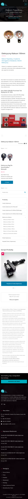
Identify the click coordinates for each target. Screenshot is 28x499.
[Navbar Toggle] (25, 4)
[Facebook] (1, 404)
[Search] (25, 192)
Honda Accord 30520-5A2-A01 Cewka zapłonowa (13, 453)
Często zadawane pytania (9, 485)
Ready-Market (19, 497)
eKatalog (5, 482)
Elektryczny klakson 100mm (9, 228)
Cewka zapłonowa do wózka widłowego (12, 210)
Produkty (5, 477)
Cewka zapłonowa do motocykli (9, 206)
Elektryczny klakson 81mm (8, 224)
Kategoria (11, 16)
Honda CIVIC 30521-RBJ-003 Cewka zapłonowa (12, 441)
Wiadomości (6, 480)
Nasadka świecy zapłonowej (8, 241)
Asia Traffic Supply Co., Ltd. (15, 494)
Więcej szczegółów (14, 299)
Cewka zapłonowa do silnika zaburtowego (12, 213)
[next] (26, 136)
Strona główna (6, 472)
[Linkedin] (4, 404)
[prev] (2, 136)
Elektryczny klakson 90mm (8, 226)
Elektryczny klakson (18, 16)
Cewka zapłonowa (6, 203)
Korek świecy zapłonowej (13, 360)
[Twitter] (3, 404)
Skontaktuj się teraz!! (14, 381)
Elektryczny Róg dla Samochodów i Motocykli (6, 167)
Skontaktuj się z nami (6, 361)
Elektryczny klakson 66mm (8, 219)
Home (7, 16)
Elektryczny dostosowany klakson (10, 233)
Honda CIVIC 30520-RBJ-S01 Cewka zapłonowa (12, 447)
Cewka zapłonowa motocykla (7, 358)
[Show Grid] (24, 143)
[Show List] (26, 143)
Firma (4, 474)
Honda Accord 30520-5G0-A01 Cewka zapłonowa (13, 458)
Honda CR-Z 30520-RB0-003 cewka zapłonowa (12, 435)
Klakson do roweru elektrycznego (10, 231)
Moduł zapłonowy (6, 237)
